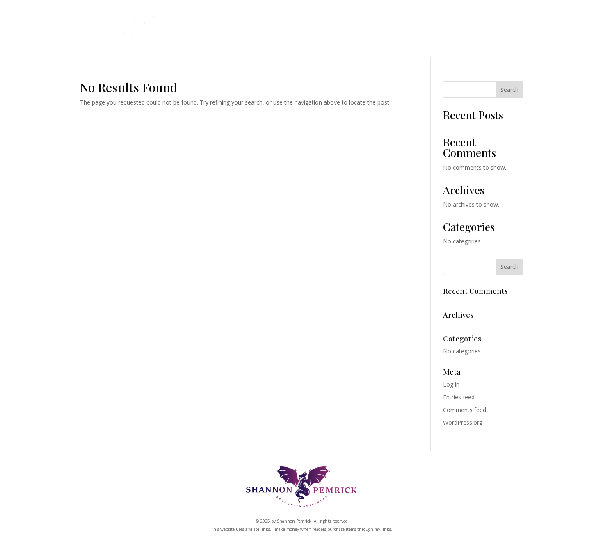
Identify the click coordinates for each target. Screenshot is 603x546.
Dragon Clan (309, 31)
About (409, 31)
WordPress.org (462, 422)
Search (509, 89)
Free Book (451, 31)
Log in (451, 384)
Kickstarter (365, 31)
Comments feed (464, 410)
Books (255, 31)
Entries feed (459, 397)
